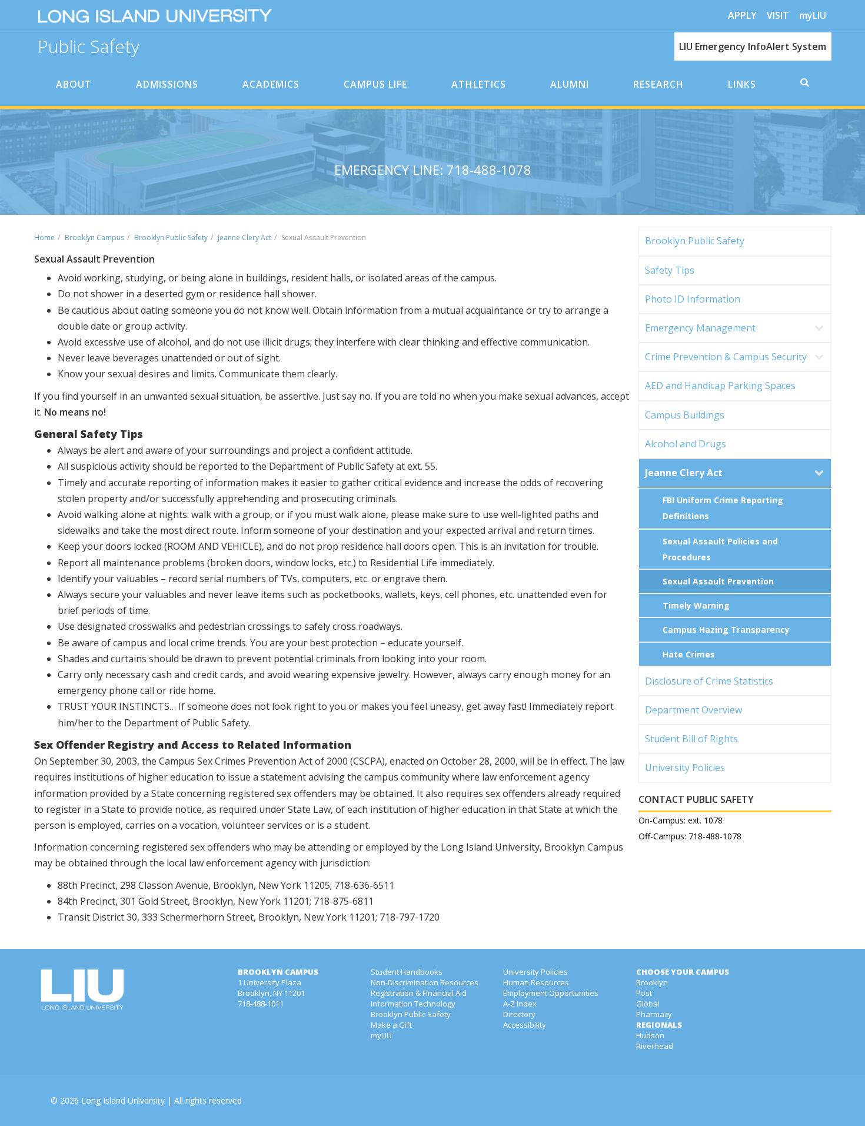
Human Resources (536, 982)
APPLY (742, 15)
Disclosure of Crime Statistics (709, 681)
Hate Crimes (689, 654)
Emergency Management (700, 327)
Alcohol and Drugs (685, 443)
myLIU (812, 15)
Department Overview (693, 709)
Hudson (650, 1035)
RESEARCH (658, 84)
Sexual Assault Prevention (718, 581)
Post (644, 993)
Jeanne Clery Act (244, 237)
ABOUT (74, 84)
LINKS (742, 84)
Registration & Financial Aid (419, 993)
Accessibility (524, 1024)
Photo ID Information (692, 299)
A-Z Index (520, 1003)
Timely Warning (696, 605)
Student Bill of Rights (691, 738)
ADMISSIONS (167, 84)
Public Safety (88, 45)
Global (648, 1003)
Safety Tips (669, 270)
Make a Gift (391, 1024)
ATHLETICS (478, 84)
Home (44, 237)
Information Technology (413, 1003)
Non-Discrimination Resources (424, 982)
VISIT (778, 15)
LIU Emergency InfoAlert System (752, 46)
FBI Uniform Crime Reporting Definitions (723, 508)
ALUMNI (569, 84)
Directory (519, 1014)
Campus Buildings (684, 414)
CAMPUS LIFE (375, 84)
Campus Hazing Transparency (726, 629)
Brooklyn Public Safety (171, 237)
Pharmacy (654, 1014)
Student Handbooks (407, 971)
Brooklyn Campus (94, 237)
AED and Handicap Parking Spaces (720, 385)
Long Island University (123, 1100)
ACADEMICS (271, 84)
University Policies (685, 767)
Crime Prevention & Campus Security (726, 356)
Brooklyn (652, 982)
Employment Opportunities (550, 993)
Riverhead (654, 1046)
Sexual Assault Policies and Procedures (720, 549)
